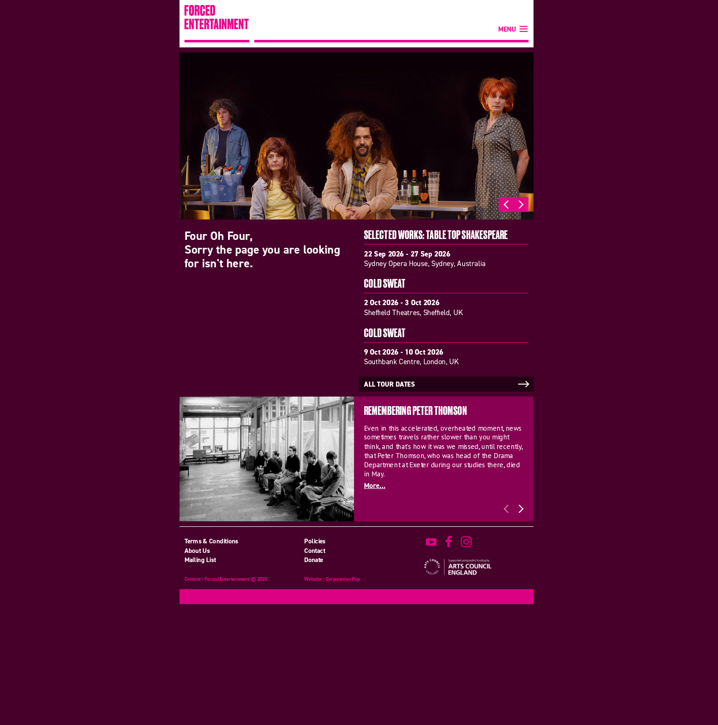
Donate (313, 559)
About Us (197, 550)
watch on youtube (431, 542)
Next (521, 204)
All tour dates (389, 384)
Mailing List (200, 559)
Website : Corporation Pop (332, 580)
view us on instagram (466, 542)
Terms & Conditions (211, 541)
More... (375, 486)
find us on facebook (448, 542)
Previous (506, 204)
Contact (314, 550)
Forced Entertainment (216, 23)
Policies (315, 541)
